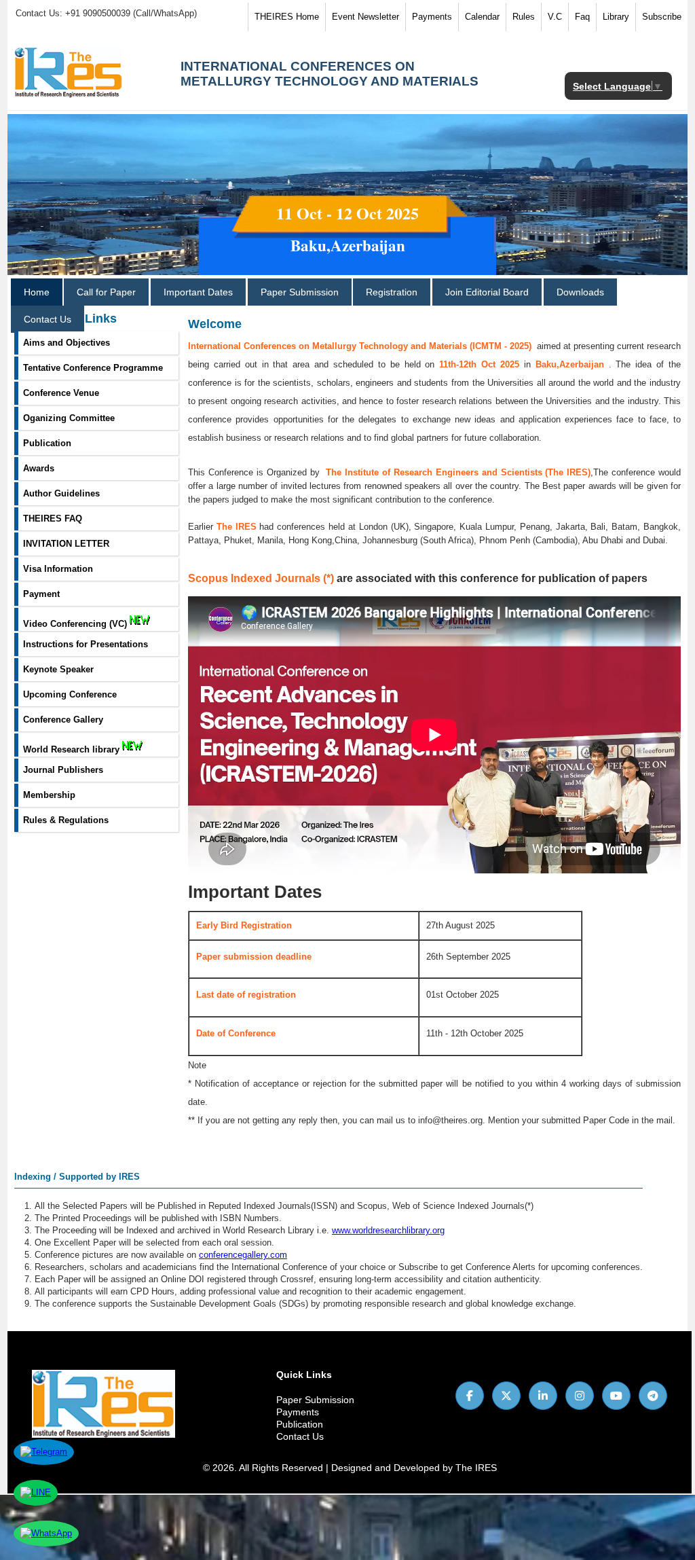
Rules (523, 17)
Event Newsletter (365, 17)
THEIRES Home (287, 17)
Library (616, 17)
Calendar (482, 17)
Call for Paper (106, 292)
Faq (582, 17)
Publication (299, 1424)
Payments (432, 17)
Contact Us (47, 319)
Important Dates (198, 292)
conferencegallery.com (243, 1255)
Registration (391, 292)
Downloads (580, 292)
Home (37, 292)
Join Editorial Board (487, 292)
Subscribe (661, 17)
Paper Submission (300, 292)
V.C (555, 17)
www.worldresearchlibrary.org (388, 1230)
